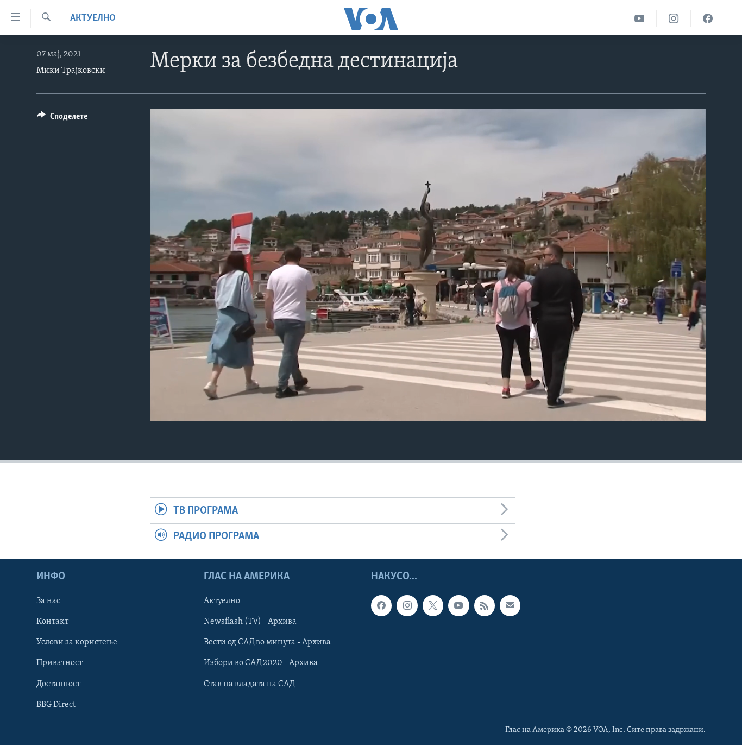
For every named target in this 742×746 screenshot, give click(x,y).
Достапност (58, 684)
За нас (48, 601)
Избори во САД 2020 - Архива (261, 663)
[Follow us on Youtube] (458, 606)
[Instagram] (674, 18)
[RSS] (484, 606)
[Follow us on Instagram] (407, 606)
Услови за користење (76, 642)
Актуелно (93, 18)
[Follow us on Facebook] (381, 606)
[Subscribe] (510, 606)
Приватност (59, 663)
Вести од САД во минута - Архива (267, 642)
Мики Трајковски (70, 70)
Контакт (52, 622)
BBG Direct (56, 704)
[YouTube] (639, 18)
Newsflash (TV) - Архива (250, 622)
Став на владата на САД (249, 684)
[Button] (62, 119)
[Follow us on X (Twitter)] (433, 606)
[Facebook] (708, 18)
